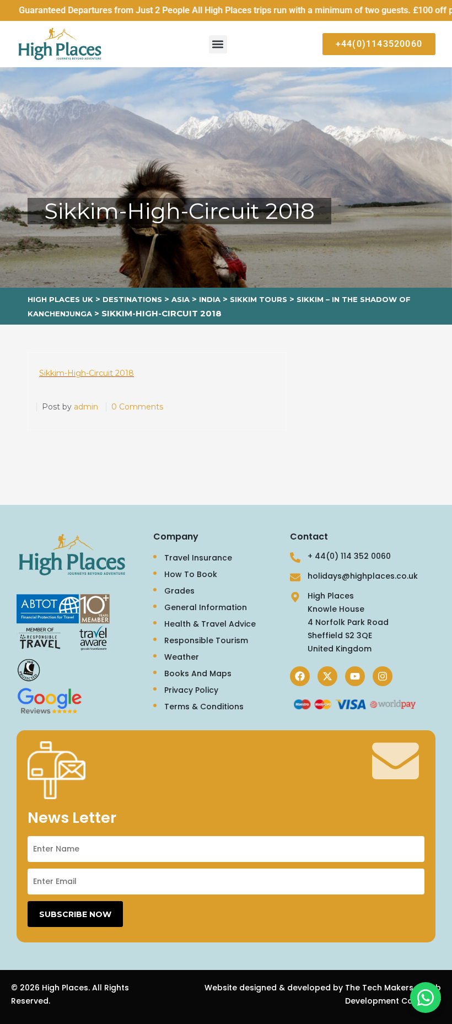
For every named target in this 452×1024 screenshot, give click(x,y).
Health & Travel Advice (210, 623)
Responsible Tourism (206, 640)
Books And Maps (198, 673)
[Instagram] (382, 676)
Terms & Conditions (204, 706)
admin (86, 407)
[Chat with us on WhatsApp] (425, 997)
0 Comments (137, 407)
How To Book (190, 574)
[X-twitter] (327, 676)
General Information (205, 607)
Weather (181, 656)
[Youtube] (355, 676)
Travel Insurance (198, 557)
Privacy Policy (191, 690)
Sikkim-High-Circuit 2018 (86, 373)
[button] (218, 44)
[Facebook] (300, 676)
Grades (179, 590)
